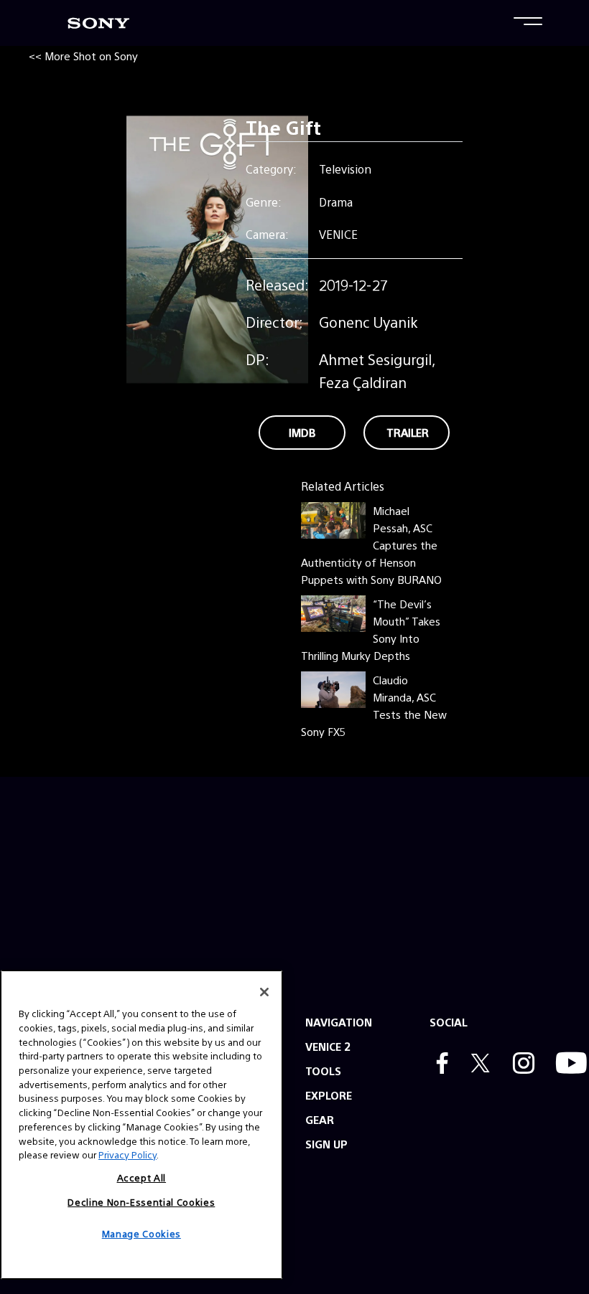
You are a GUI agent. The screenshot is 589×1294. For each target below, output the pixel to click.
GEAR (319, 1119)
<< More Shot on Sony (83, 55)
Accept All (142, 1177)
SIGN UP (326, 1144)
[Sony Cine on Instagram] (520, 1064)
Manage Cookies (141, 1233)
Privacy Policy (127, 1154)
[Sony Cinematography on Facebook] (439, 1064)
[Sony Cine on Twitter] (476, 1064)
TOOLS (323, 1070)
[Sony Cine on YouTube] (568, 1064)
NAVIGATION (338, 1022)
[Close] (264, 992)
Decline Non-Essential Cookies (141, 1202)
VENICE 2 (328, 1046)
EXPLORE (328, 1095)
